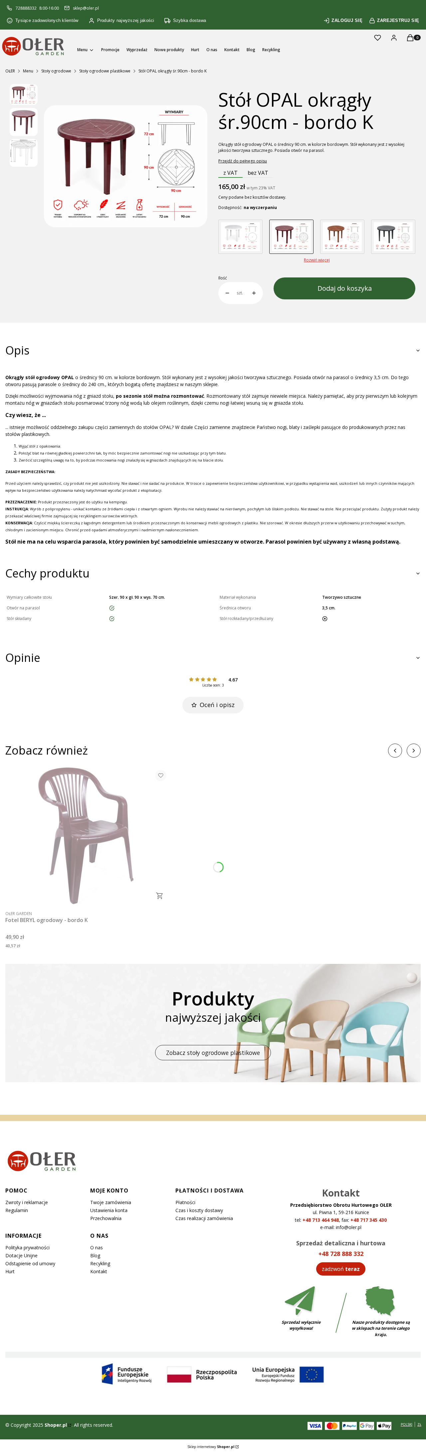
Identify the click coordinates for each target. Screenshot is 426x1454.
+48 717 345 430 (368, 1220)
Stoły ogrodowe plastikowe (104, 71)
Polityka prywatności (27, 1247)
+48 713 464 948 (321, 1220)
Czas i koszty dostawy (199, 1210)
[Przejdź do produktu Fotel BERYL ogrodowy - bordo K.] (88, 836)
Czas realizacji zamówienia (204, 1218)
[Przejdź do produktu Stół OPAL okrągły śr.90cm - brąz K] (342, 237)
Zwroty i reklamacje (26, 1202)
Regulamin (16, 1210)
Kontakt (98, 1271)
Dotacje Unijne (21, 1255)
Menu (28, 71)
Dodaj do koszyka (345, 288)
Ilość (222, 278)
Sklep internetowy (210, 1446)
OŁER (10, 71)
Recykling (100, 1263)
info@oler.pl (348, 1227)
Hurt (10, 1271)
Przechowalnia (105, 1218)
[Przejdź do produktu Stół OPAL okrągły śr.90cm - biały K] (240, 237)
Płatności (185, 1202)
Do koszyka (159, 895)
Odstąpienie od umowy (30, 1263)
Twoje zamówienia (110, 1202)
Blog (95, 1255)
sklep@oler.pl (86, 8)
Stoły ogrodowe (56, 71)
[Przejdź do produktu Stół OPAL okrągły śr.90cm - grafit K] (393, 237)
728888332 (26, 8)
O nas (96, 1247)
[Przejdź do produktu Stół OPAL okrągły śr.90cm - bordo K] (291, 237)
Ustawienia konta (108, 1210)
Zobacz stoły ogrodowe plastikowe (213, 1053)
